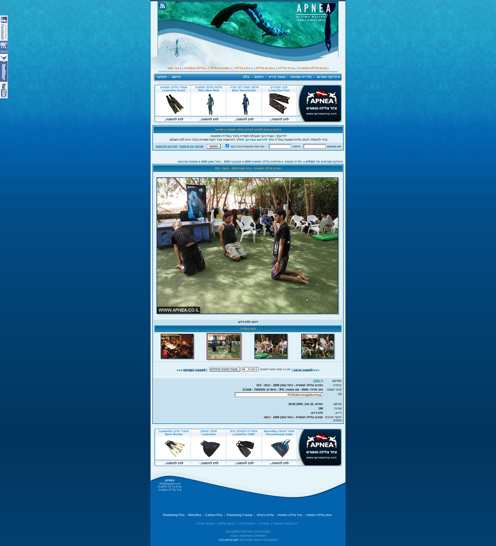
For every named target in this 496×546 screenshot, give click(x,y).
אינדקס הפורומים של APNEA (324, 161)
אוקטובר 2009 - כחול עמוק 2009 (221, 161)
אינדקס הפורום (328, 77)
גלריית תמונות (301, 77)
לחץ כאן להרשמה (167, 146)
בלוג (246, 77)
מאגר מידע (277, 77)
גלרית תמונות (293, 161)
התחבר (161, 77)
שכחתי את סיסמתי (191, 146)
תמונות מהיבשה (187, 161)
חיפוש (259, 77)
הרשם (176, 77)
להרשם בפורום (256, 139)
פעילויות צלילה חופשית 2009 (263, 161)
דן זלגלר (318, 380)
